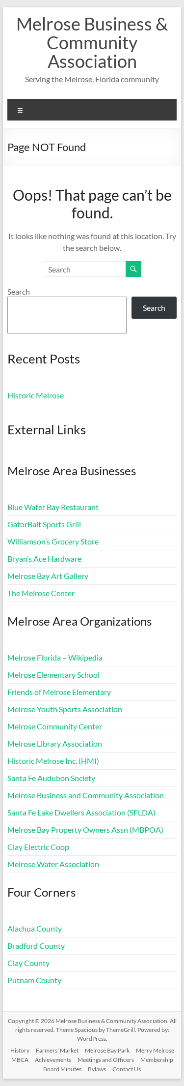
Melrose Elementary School (53, 674)
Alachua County (34, 928)
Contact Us (126, 1069)
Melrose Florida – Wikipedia (55, 657)
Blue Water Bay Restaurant (53, 507)
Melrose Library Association (54, 743)
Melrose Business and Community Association (85, 795)
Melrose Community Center (54, 726)
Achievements (53, 1059)
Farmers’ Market (57, 1050)
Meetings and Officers (106, 1059)
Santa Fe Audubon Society (51, 778)
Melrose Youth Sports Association (64, 709)
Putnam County (34, 980)
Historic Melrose (35, 395)
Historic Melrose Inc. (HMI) (53, 760)
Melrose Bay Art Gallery (47, 575)
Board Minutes (62, 1069)
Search (18, 291)
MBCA (19, 1059)
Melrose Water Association (53, 864)
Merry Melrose (155, 1050)
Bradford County (36, 945)
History (19, 1050)
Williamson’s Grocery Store (53, 541)
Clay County (28, 962)
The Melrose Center (41, 593)
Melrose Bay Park (107, 1050)
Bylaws (97, 1069)
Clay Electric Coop (38, 846)
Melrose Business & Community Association (92, 42)
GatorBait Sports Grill (44, 524)
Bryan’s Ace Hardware (44, 558)
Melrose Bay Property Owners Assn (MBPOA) (85, 829)
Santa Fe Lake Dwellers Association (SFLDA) (81, 812)
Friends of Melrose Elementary (59, 691)
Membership (156, 1059)
